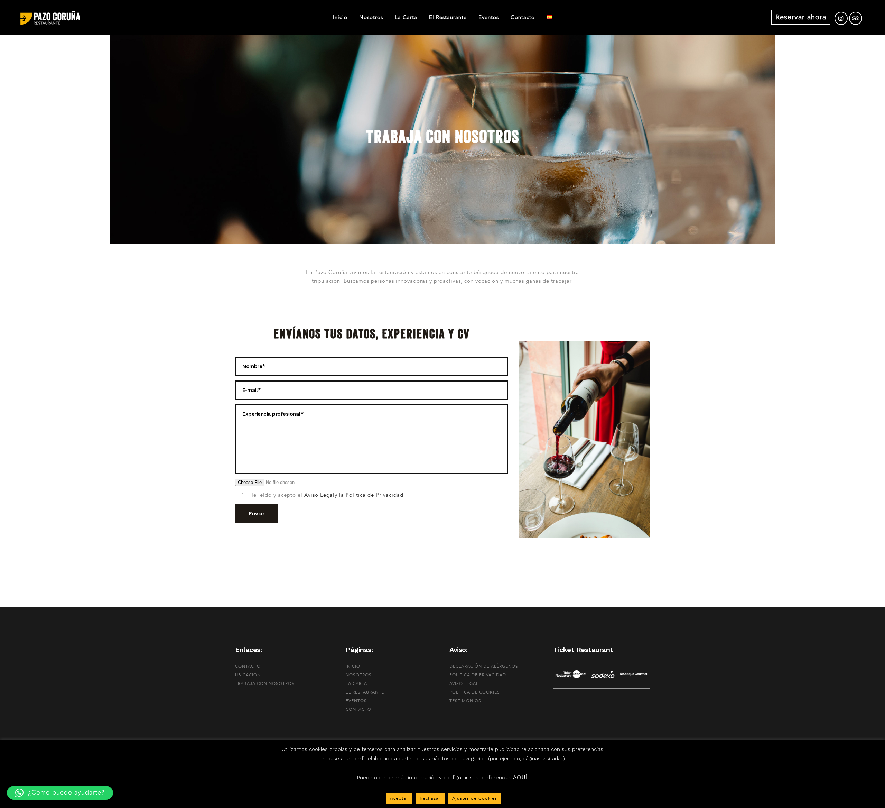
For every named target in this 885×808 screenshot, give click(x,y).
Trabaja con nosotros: (265, 683)
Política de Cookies (474, 692)
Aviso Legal (318, 495)
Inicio (353, 666)
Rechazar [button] (430, 798)
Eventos (356, 701)
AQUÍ (520, 777)
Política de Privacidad (477, 675)
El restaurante (365, 692)
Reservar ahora (800, 17)
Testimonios (465, 701)
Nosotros (359, 675)
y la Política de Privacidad (369, 495)
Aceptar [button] (399, 798)
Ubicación (248, 675)
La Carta (356, 683)
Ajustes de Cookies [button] (474, 798)
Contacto (248, 666)
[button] (60, 793)
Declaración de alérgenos (483, 666)
